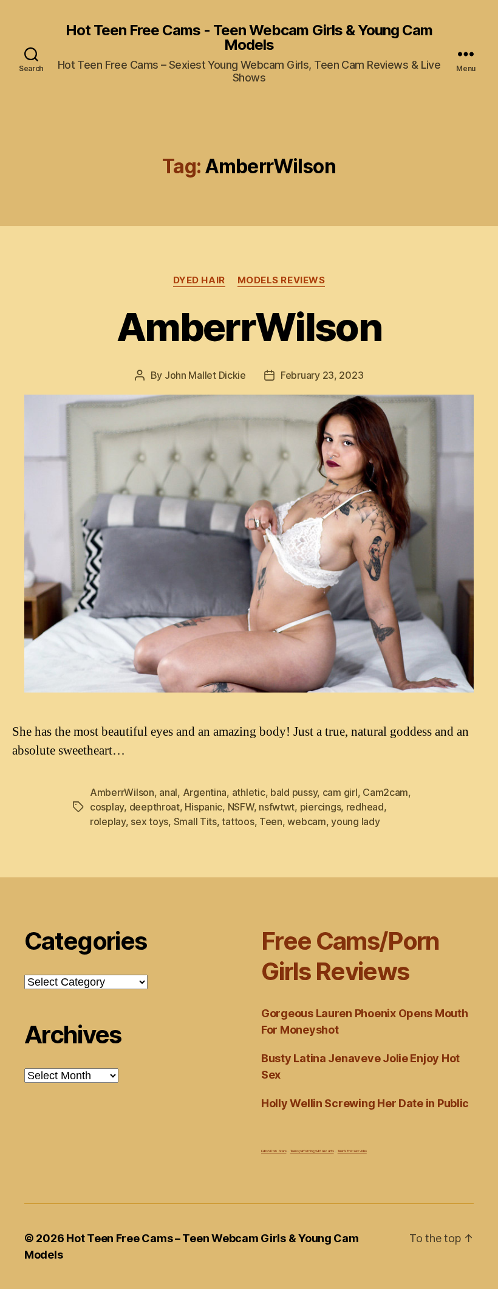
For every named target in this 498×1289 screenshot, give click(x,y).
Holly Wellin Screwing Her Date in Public (365, 1103)
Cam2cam (385, 792)
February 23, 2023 (322, 375)
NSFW (241, 807)
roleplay (108, 821)
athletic (248, 792)
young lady (355, 821)
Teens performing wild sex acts (312, 1151)
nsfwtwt (277, 807)
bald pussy (293, 792)
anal (168, 792)
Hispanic (203, 807)
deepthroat (154, 807)
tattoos (238, 821)
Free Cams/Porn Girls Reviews (350, 956)
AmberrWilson (249, 326)
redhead (365, 807)
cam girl (340, 792)
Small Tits (195, 821)
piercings (320, 807)
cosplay (107, 807)
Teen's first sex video (352, 1151)
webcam (306, 821)
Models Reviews (281, 280)
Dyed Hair (199, 280)
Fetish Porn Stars (273, 1151)
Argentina (205, 792)
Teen (270, 821)
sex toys (149, 821)
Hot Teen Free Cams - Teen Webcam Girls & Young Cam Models (249, 37)
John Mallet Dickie (205, 375)
